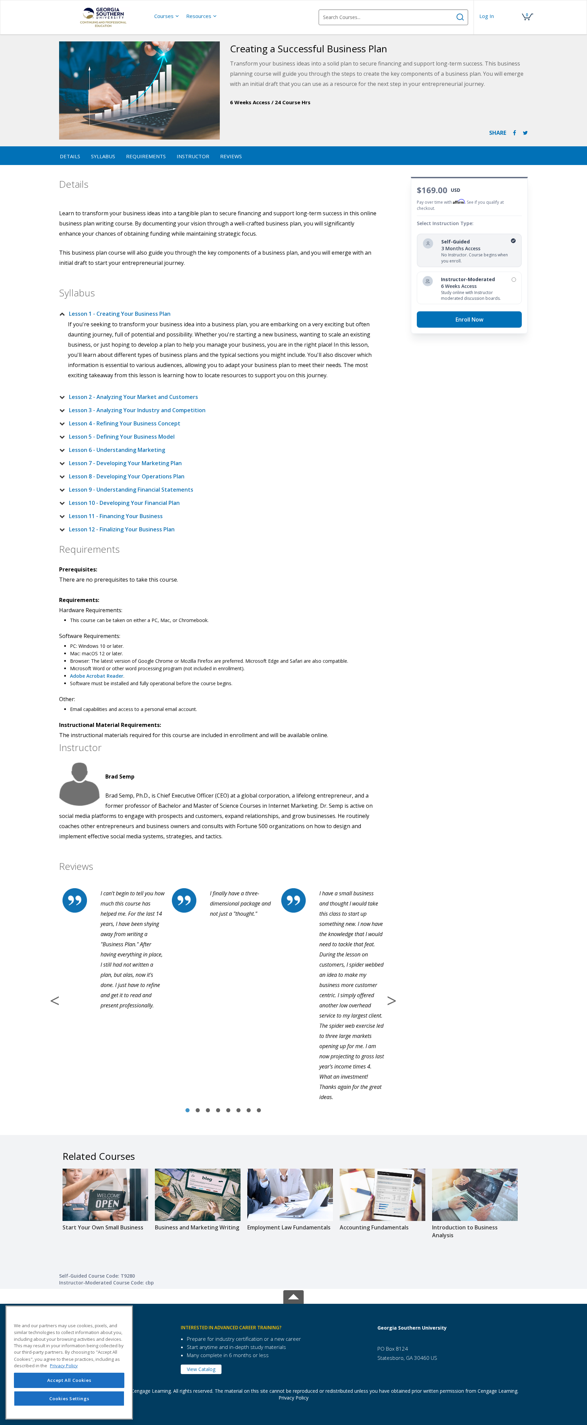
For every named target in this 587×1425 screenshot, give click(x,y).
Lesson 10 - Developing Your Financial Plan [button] (124, 503)
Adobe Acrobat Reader (96, 676)
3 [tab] (207, 1110)
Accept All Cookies (69, 1380)
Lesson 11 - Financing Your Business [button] (116, 516)
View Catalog (201, 1369)
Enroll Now (469, 319)
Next (392, 1000)
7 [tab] (248, 1110)
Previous (55, 1000)
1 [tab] (187, 1110)
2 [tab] (197, 1110)
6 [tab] (238, 1110)
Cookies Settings (69, 1398)
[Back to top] (293, 1296)
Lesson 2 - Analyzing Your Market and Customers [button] (133, 397)
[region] (69, 1362)
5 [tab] (228, 1110)
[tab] (217, 313)
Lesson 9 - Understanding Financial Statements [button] (131, 489)
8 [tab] (258, 1110)
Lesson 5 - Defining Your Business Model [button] (122, 436)
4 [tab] (218, 1110)
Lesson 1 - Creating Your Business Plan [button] (120, 313)
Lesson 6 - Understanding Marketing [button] (117, 450)
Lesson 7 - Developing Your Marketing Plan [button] (125, 463)
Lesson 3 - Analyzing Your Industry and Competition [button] (137, 410)
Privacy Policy (293, 1397)
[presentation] (167, 16)
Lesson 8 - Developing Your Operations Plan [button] (126, 476)
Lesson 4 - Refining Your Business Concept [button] (124, 423)
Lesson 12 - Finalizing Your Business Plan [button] (122, 529)
